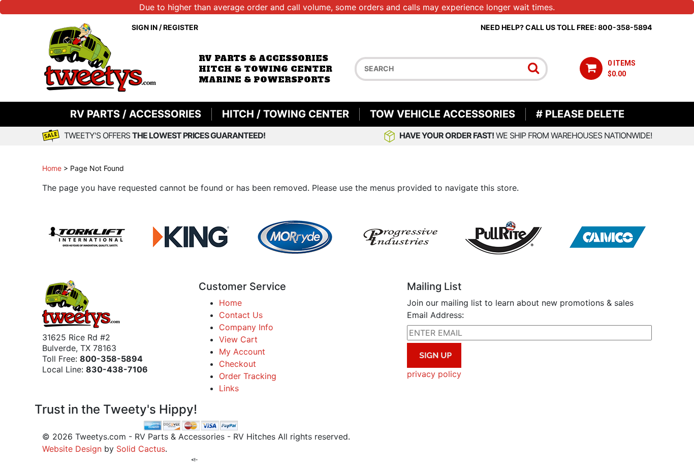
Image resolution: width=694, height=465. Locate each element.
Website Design (72, 449)
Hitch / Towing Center (285, 114)
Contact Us (241, 315)
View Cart (238, 339)
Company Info (246, 327)
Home (51, 168)
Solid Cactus (140, 449)
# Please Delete (580, 114)
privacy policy (434, 374)
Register (180, 27)
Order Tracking (247, 376)
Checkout (237, 364)
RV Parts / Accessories (135, 114)
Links (229, 388)
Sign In (144, 27)
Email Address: (435, 315)
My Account (242, 351)
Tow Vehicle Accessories (442, 114)
